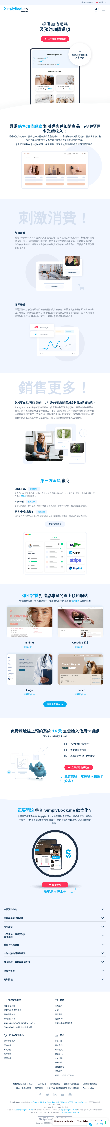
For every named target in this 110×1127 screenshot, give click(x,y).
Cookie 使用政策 (90, 1083)
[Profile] (96, 9)
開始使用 (8, 1045)
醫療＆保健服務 (11, 944)
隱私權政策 (55, 1083)
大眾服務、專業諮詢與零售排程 (14, 936)
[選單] (104, 9)
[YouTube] (62, 1095)
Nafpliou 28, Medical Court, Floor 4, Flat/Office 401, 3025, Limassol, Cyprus (58, 1102)
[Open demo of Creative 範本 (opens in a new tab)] (80, 622)
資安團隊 (39, 1088)
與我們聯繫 (59, 1066)
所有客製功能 (9, 1005)
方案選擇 (59, 1005)
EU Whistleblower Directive (69, 1112)
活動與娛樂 (9, 970)
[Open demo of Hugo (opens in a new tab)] (29, 669)
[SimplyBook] (16, 9)
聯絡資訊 (59, 1054)
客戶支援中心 (9, 1041)
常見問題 (8, 1049)
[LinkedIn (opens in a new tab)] (55, 1095)
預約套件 (75, 600)
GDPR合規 (42, 1083)
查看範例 (28, 647)
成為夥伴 (59, 1071)
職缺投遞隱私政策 (23, 1088)
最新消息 (59, 1062)
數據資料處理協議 (71, 1083)
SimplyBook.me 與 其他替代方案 (18, 1027)
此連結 (24, 495)
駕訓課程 (8, 979)
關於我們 (59, 1045)
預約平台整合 (9, 1014)
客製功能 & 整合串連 (12, 1010)
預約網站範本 (9, 1018)
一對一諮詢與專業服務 (14, 953)
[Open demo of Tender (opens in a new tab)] (80, 669)
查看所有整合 (55, 524)
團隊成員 (59, 1049)
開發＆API (59, 1018)
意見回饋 (59, 1041)
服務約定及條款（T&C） (23, 1083)
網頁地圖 (8, 1058)
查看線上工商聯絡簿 (63, 1023)
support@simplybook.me (23, 1110)
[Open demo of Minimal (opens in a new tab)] (29, 622)
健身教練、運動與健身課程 (17, 962)
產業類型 (59, 1014)
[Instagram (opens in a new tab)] (70, 1095)
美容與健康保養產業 (13, 918)
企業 (57, 1010)
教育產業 (8, 926)
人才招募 (59, 1058)
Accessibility (88, 1088)
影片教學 (8, 1054)
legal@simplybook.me (69, 1110)
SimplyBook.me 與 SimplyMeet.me (19, 1023)
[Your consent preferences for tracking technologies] (105, 1122)
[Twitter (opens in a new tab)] (47, 1095)
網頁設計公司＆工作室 (64, 1075)
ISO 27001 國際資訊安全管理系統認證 (63, 1088)
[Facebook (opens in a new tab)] (40, 1095)
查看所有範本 (53, 704)
